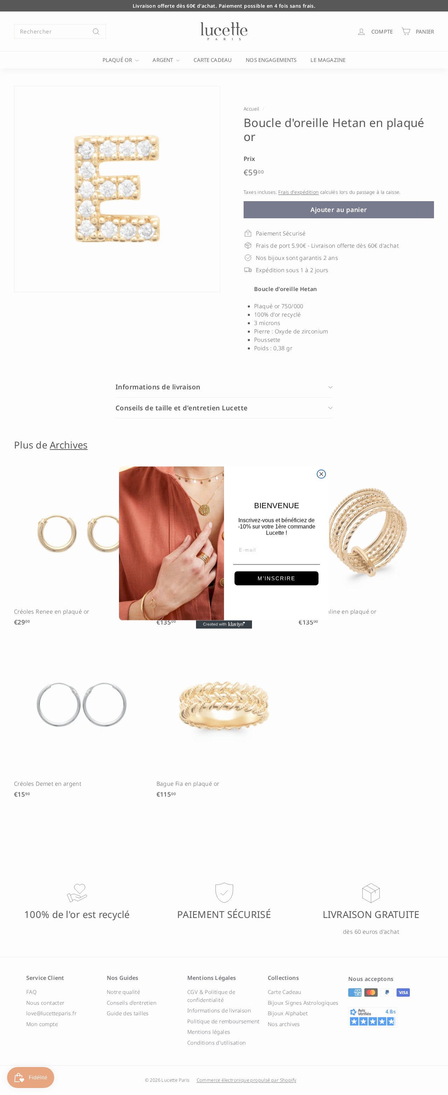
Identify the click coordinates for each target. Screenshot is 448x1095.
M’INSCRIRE (276, 578)
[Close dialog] (321, 474)
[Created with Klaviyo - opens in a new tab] (224, 624)
